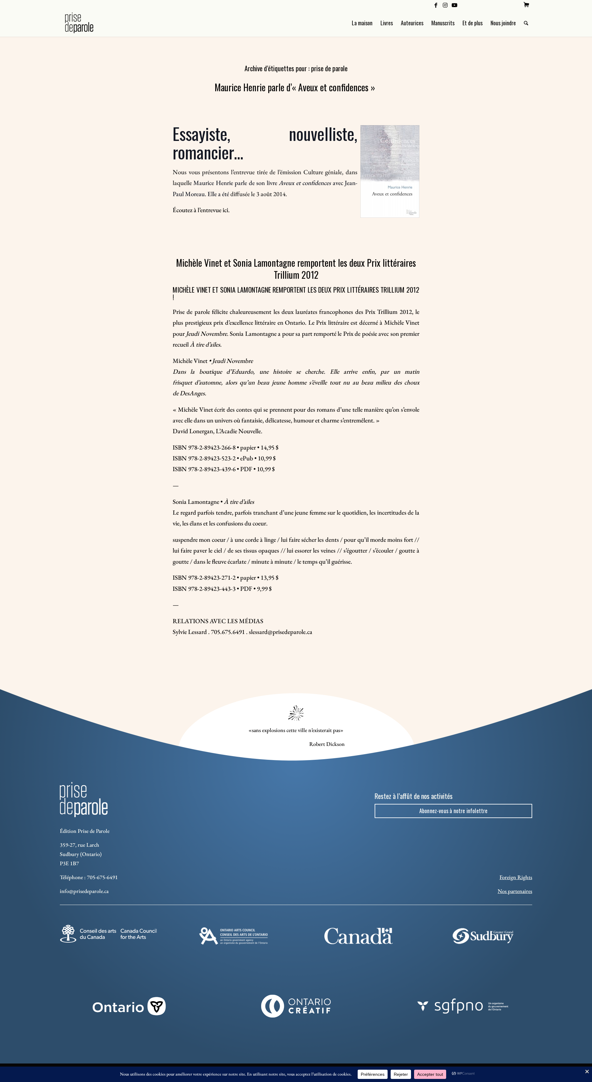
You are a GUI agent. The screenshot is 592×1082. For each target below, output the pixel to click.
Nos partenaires (515, 891)
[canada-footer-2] (358, 936)
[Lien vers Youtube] (454, 4)
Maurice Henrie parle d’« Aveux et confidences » (296, 87)
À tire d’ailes (205, 344)
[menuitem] (526, 4)
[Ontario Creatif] (296, 1006)
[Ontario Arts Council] (233, 936)
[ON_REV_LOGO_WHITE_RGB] (129, 1006)
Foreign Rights (516, 877)
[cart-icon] (526, 4)
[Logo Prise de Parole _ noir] (86, 23)
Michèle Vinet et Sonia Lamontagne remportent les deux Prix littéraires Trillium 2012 (296, 269)
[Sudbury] (484, 936)
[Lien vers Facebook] (435, 4)
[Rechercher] (526, 23)
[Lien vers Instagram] (445, 4)
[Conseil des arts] (108, 933)
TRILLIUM (392, 289)
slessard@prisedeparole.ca (280, 631)
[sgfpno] (462, 1006)
